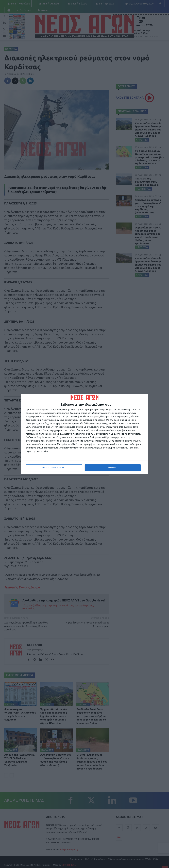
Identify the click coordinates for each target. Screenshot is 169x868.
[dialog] (84, 434)
